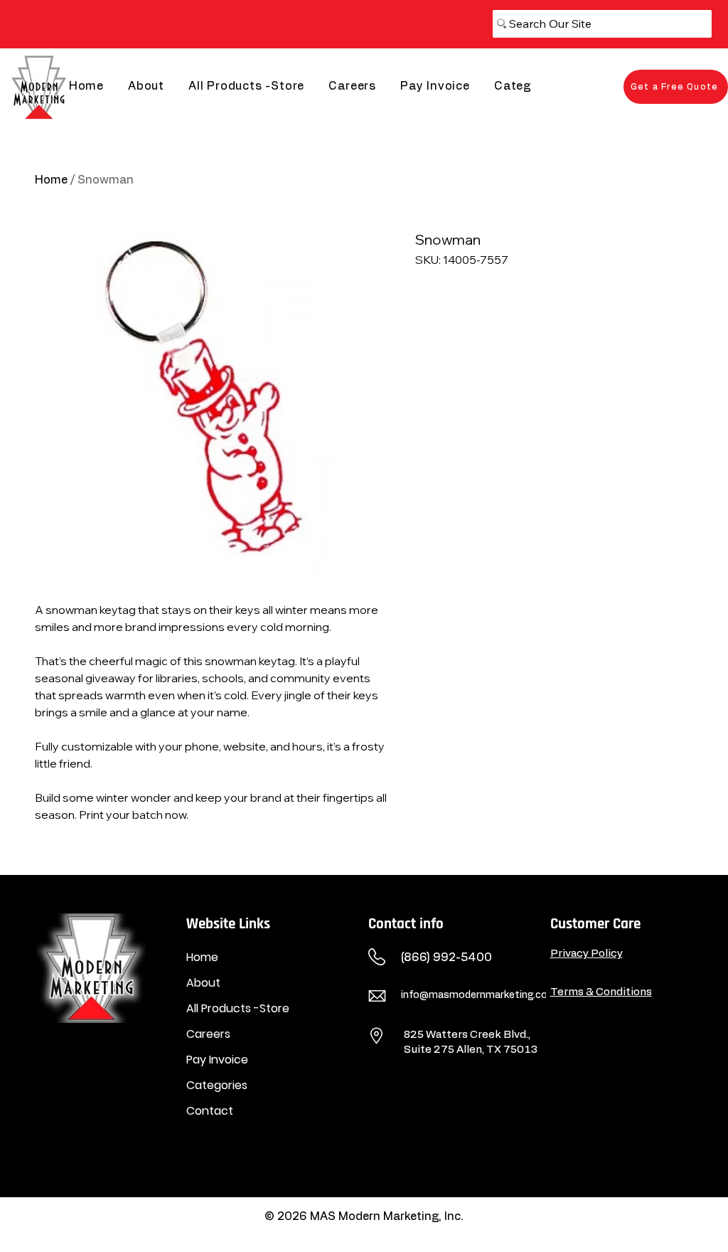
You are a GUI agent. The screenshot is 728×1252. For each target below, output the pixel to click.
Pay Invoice (217, 1059)
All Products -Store (237, 1008)
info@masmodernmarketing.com (479, 995)
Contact (209, 1111)
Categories (216, 1085)
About (203, 983)
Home (51, 180)
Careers (208, 1034)
